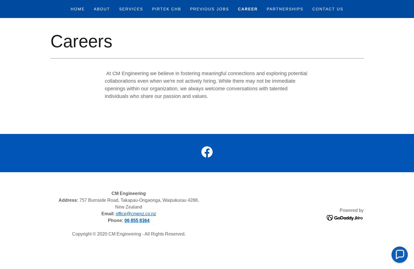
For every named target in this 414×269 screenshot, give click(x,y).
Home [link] (78, 9)
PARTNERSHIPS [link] (285, 9)
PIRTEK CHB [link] (166, 9)
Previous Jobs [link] (209, 9)
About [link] (102, 9)
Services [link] (131, 9)
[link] (207, 153)
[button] (399, 254)
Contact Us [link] (327, 9)
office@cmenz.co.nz (136, 213)
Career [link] (248, 9)
